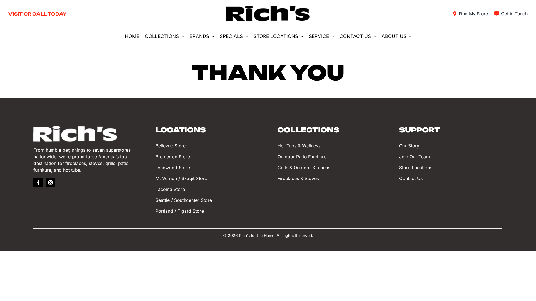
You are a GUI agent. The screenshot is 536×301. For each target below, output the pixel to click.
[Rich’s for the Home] (268, 8)
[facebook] (38, 182)
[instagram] (50, 182)
